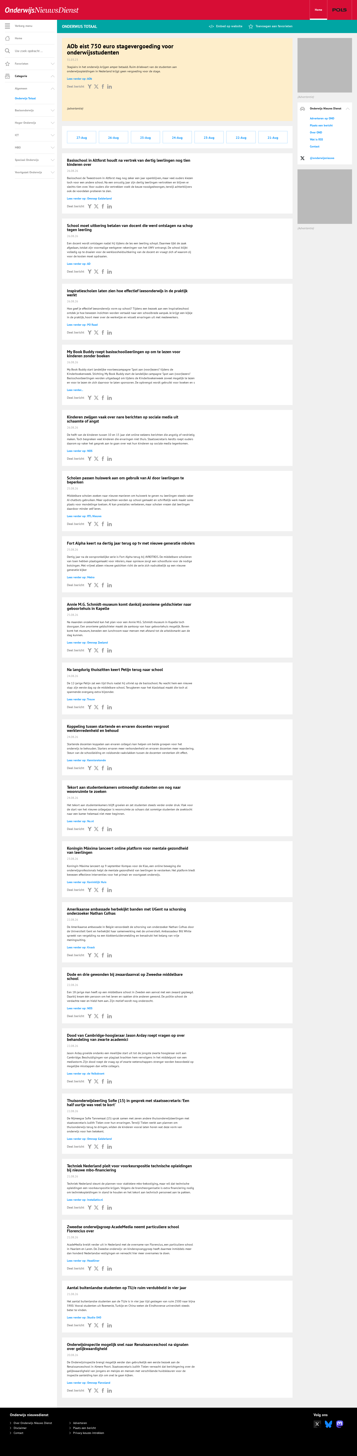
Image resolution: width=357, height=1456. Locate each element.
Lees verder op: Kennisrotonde (86, 760)
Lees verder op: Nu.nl (80, 821)
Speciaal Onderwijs (27, 160)
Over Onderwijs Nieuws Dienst (33, 1423)
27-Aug (81, 137)
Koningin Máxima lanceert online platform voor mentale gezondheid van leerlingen (127, 850)
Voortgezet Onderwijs (28, 172)
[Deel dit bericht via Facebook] (102, 86)
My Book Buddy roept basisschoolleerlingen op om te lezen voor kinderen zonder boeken (123, 354)
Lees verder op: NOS (79, 451)
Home (318, 10)
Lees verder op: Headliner (83, 1260)
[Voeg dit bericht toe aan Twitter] (96, 86)
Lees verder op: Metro (81, 577)
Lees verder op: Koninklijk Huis (86, 882)
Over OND (316, 132)
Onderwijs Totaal (25, 98)
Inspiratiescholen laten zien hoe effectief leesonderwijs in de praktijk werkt (127, 293)
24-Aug (177, 137)
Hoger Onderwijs (25, 123)
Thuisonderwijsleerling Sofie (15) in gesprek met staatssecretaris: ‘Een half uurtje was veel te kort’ (128, 1102)
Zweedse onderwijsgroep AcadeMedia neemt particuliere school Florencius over (123, 1229)
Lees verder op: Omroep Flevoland (88, 1383)
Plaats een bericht (321, 125)
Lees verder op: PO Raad (82, 325)
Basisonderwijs (24, 110)
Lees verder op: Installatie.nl (85, 1200)
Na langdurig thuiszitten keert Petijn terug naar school (115, 669)
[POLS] (339, 10)
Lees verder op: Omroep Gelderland (89, 198)
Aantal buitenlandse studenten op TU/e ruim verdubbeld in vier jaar (126, 1287)
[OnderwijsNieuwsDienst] (42, 10)
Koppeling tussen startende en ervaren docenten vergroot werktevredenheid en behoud (118, 728)
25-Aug (145, 137)
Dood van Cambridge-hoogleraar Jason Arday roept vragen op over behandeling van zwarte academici (126, 1037)
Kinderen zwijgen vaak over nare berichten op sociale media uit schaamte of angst (122, 419)
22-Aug (241, 137)
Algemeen (21, 88)
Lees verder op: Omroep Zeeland (87, 642)
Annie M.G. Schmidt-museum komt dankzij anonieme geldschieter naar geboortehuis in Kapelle (129, 606)
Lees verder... (75, 390)
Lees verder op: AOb (79, 79)
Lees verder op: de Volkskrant (85, 1073)
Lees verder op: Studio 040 (84, 1317)
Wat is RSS (316, 139)
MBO (18, 147)
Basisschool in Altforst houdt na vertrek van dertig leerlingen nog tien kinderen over (128, 162)
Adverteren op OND (322, 118)
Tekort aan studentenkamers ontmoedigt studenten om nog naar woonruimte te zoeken (124, 789)
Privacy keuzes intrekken (88, 1433)
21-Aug (273, 137)
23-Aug (209, 137)
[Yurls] (89, 86)
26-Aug (113, 137)
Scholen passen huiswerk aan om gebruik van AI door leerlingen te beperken (125, 480)
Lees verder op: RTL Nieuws (84, 516)
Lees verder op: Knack (81, 947)
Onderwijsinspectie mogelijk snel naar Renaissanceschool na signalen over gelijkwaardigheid (127, 1346)
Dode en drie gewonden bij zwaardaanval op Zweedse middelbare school (125, 976)
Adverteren (80, 1423)
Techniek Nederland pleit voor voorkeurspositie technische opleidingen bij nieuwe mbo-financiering (129, 1168)
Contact (314, 146)
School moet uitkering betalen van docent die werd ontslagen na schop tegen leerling (130, 227)
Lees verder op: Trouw (81, 699)
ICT (17, 135)
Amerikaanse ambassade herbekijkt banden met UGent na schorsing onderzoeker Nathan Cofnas (126, 911)
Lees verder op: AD (78, 264)
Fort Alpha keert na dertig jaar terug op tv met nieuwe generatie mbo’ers (131, 543)
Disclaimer (20, 1428)
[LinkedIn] (109, 86)
